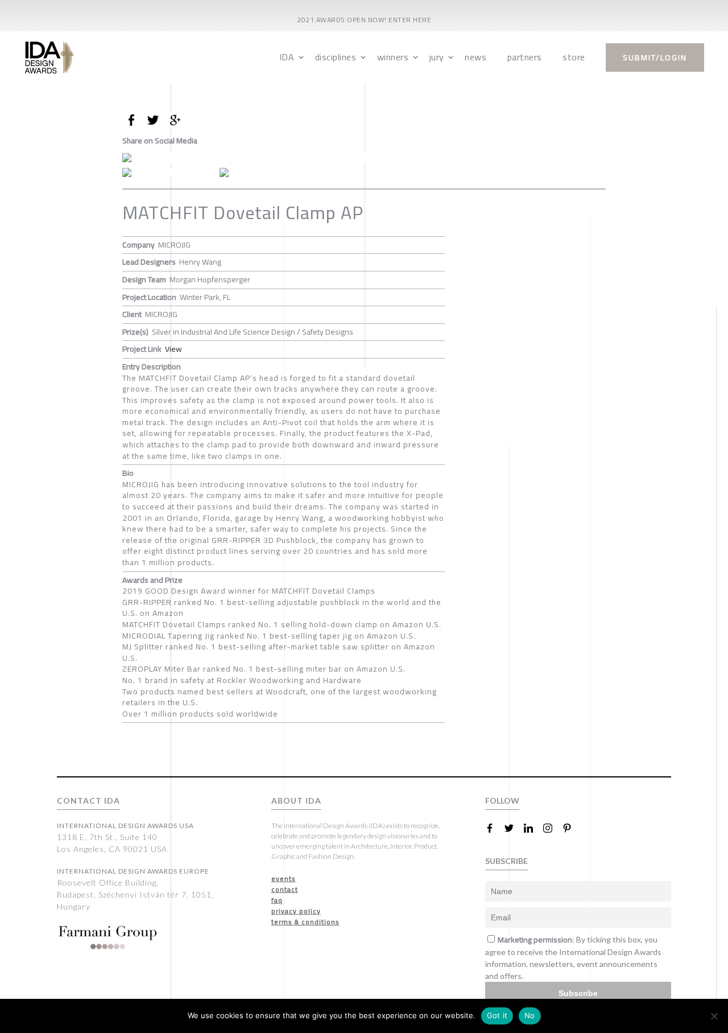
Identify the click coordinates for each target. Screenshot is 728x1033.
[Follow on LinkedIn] (533, 828)
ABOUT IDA (296, 800)
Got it (497, 1015)
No (529, 1015)
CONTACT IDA (88, 800)
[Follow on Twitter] (513, 828)
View (173, 348)
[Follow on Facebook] (494, 828)
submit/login (655, 57)
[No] (713, 1016)
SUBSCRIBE (506, 861)
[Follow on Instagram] (552, 828)
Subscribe (578, 993)
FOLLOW (502, 800)
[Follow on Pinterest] (571, 828)
